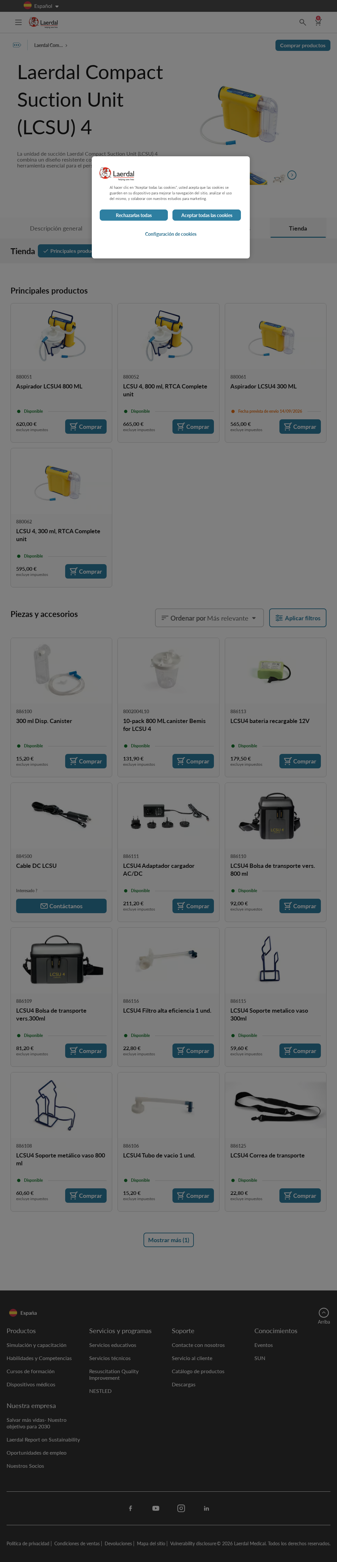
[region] (171, 207)
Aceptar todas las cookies (206, 215)
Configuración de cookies (170, 234)
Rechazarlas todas (134, 215)
